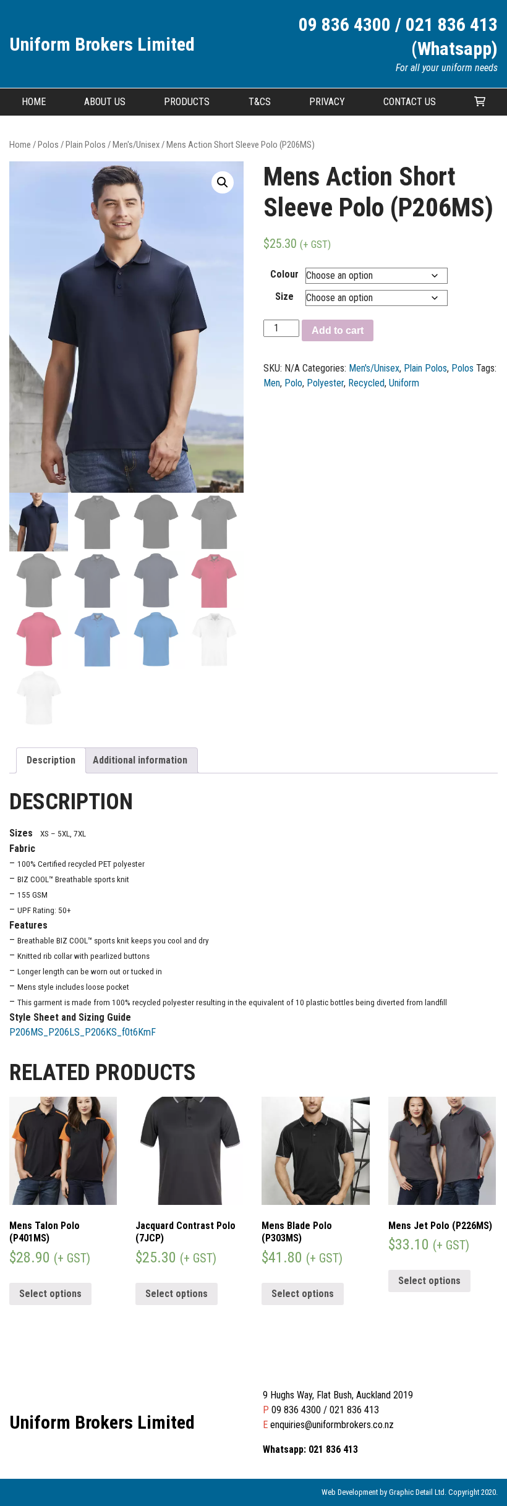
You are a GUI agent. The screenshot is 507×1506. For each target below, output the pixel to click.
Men (271, 383)
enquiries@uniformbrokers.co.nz (332, 1425)
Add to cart (338, 330)
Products (187, 102)
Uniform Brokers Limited (102, 44)
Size (284, 296)
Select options (50, 1294)
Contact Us (409, 102)
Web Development (350, 1492)
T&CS (260, 102)
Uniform (404, 383)
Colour (284, 274)
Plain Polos (86, 144)
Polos (48, 144)
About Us (105, 102)
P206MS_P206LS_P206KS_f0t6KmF (82, 1032)
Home (34, 102)
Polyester (325, 383)
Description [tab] (51, 760)
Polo (293, 383)
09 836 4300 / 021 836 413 (325, 1410)
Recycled (366, 383)
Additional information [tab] (140, 760)
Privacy (327, 102)
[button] (222, 182)
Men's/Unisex (136, 144)
